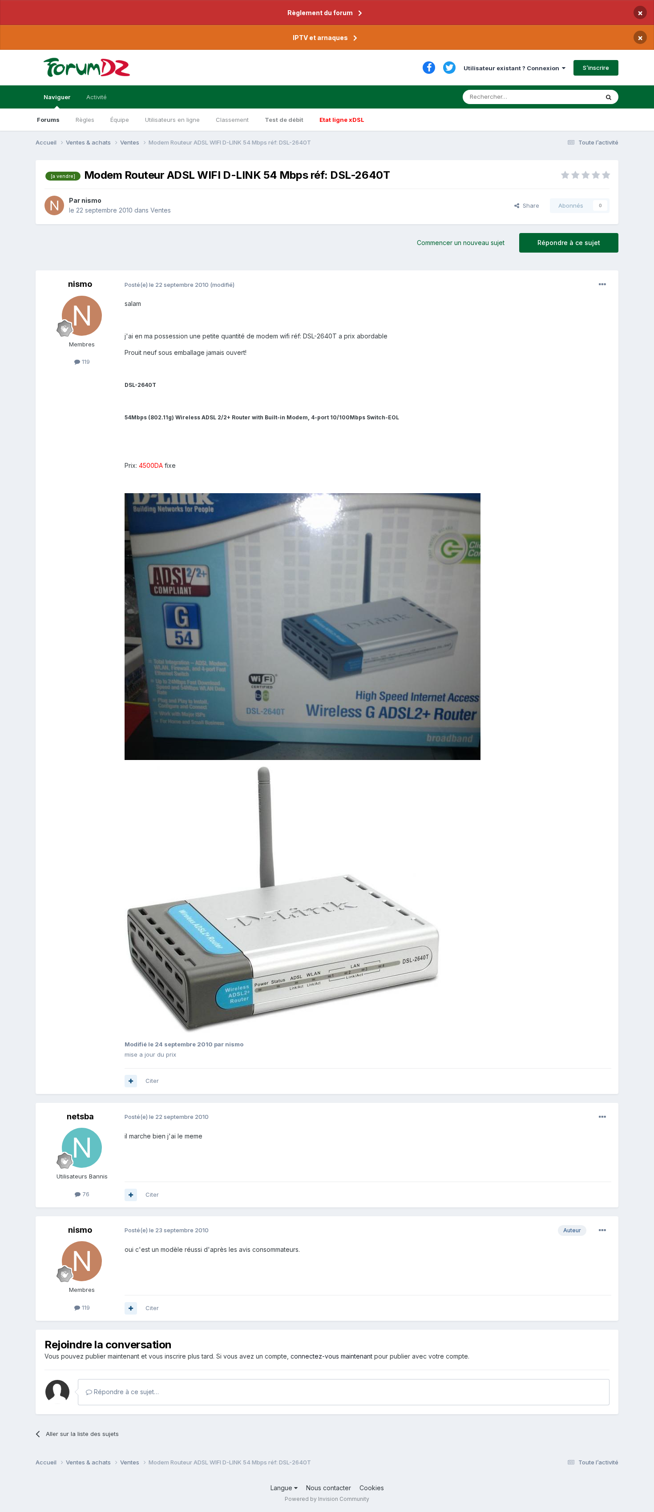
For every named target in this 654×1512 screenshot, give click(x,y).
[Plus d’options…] (602, 284)
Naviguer (57, 97)
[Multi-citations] (131, 1081)
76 (85, 1194)
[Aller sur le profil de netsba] (82, 1148)
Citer (152, 1080)
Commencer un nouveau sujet (461, 242)
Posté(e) (167, 284)
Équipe (119, 119)
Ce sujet (576, 96)
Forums (48, 119)
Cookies (371, 1488)
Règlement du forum (320, 12)
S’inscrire (596, 67)
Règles (85, 119)
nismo (91, 200)
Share (529, 205)
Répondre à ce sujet (568, 242)
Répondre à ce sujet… (125, 1391)
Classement (232, 119)
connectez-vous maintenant (331, 1356)
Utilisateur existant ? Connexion (513, 68)
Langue (282, 1488)
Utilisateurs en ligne (172, 119)
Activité (96, 97)
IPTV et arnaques (320, 37)
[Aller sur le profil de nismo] (54, 205)
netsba (80, 1116)
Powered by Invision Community (327, 1499)
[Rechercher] (608, 97)
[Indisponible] (302, 626)
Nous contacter (328, 1488)
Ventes (160, 210)
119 (85, 361)
